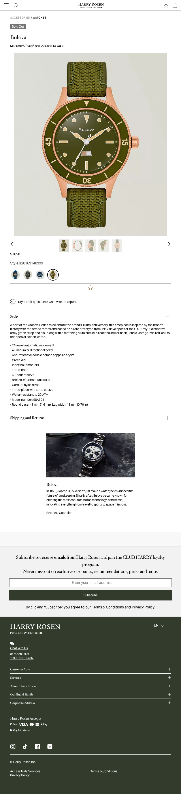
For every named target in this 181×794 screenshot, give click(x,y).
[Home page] (90, 5)
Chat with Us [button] (19, 648)
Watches (39, 17)
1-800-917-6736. (22, 658)
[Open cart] (174, 5)
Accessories (20, 17)
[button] (6, 5)
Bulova (18, 37)
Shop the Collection (59, 513)
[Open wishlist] (166, 5)
